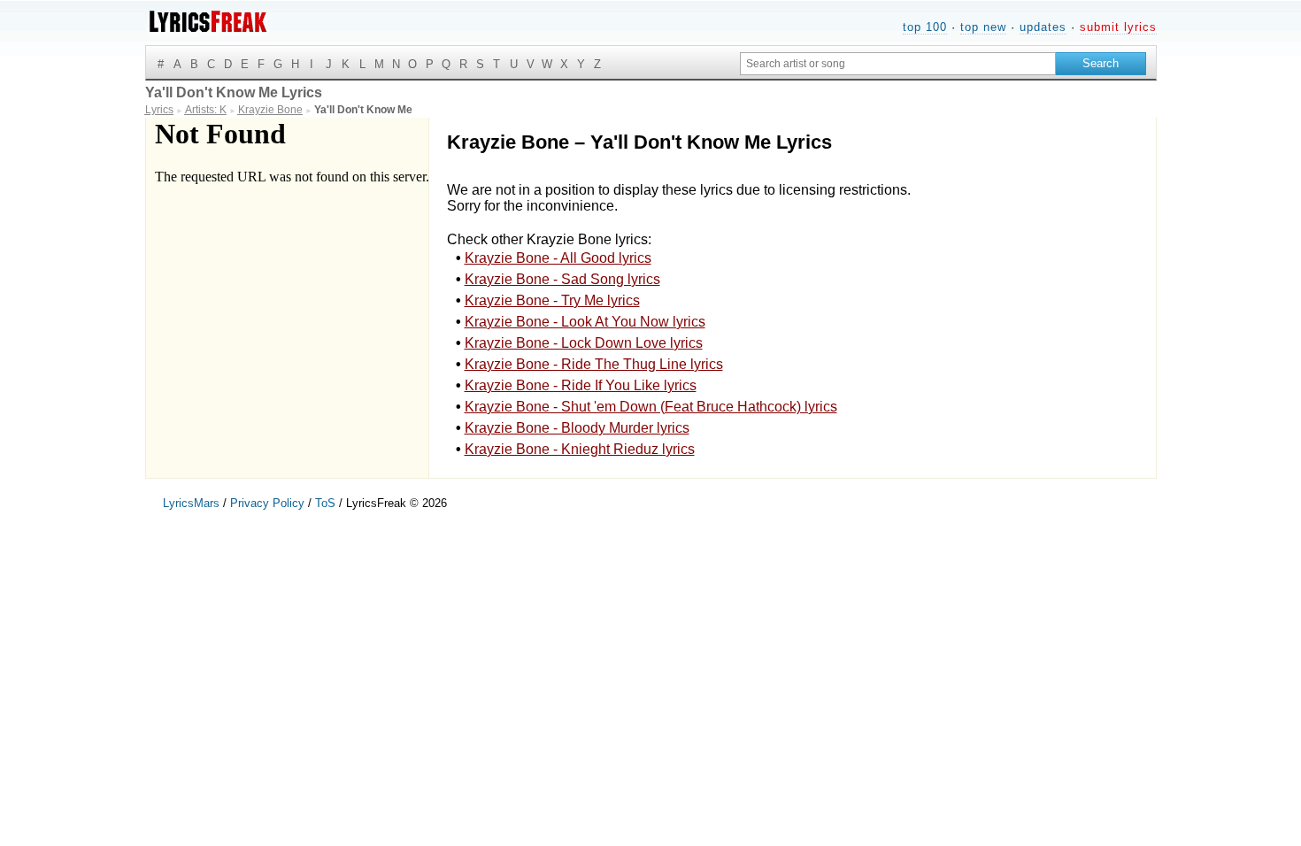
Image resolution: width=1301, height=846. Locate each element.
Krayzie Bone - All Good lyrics (558, 257)
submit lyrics (1118, 27)
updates (1043, 27)
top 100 (925, 27)
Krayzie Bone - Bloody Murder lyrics (577, 427)
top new (983, 27)
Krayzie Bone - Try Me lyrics (552, 300)
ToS (325, 503)
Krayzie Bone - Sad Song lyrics (562, 279)
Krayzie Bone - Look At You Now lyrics (585, 321)
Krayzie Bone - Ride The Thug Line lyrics (594, 364)
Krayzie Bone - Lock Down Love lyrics (584, 342)
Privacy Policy (267, 503)
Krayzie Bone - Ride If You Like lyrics (581, 385)
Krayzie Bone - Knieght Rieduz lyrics (580, 449)
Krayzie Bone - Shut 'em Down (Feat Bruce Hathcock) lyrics (651, 406)
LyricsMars (191, 503)
